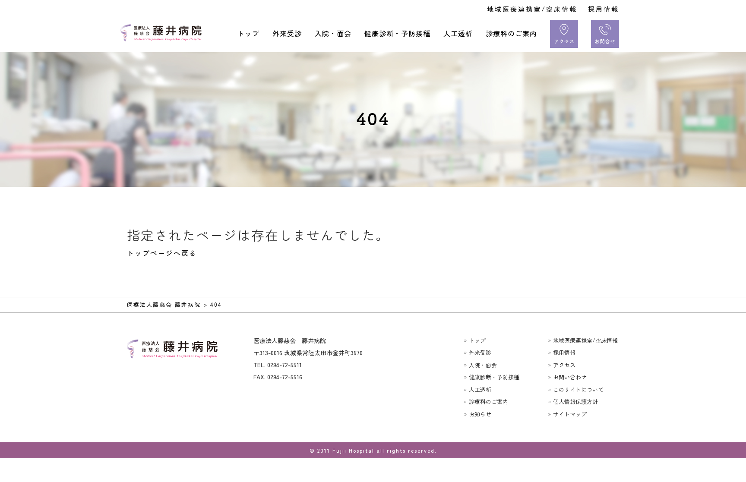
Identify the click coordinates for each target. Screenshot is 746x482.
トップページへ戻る (162, 253)
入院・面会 (333, 33)
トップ (248, 33)
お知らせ (480, 414)
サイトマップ (570, 414)
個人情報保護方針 (575, 401)
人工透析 (458, 33)
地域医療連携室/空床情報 (532, 8)
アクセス (564, 365)
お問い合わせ (570, 377)
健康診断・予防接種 (397, 33)
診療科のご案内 (511, 33)
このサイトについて (578, 389)
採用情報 (603, 8)
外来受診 (287, 33)
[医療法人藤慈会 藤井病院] (163, 33)
